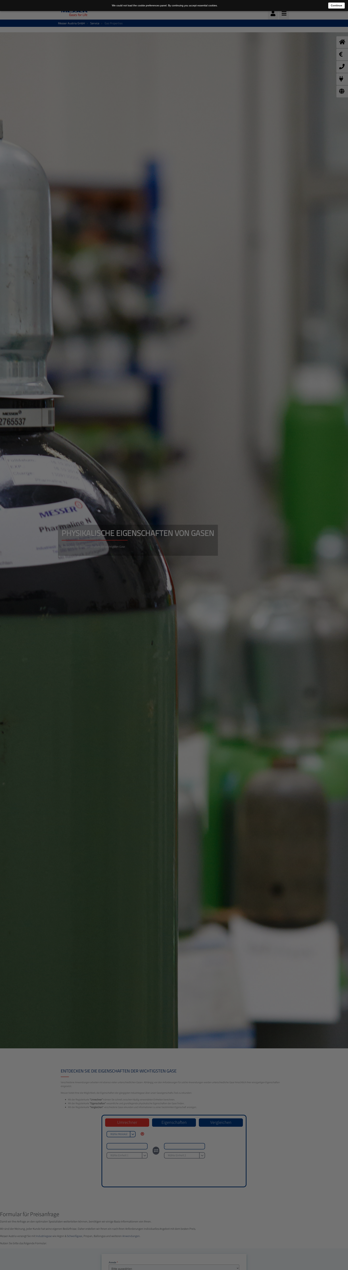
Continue (336, 5)
